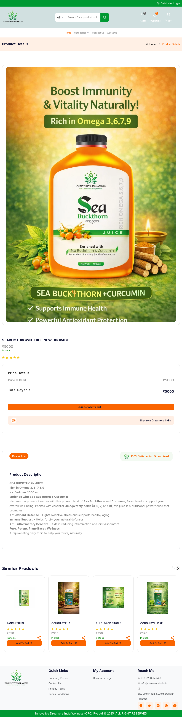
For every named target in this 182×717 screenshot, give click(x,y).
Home (68, 32)
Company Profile (58, 678)
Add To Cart (22, 643)
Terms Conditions (59, 694)
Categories (80, 32)
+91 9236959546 (151, 678)
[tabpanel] (91, 504)
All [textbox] (58, 17)
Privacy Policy (57, 688)
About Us (112, 32)
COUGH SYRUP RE (151, 623)
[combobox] (60, 17)
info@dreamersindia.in (154, 683)
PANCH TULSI (15, 623)
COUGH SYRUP (60, 623)
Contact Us (98, 32)
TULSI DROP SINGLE (108, 623)
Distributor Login (102, 678)
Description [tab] (19, 456)
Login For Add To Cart (89, 407)
